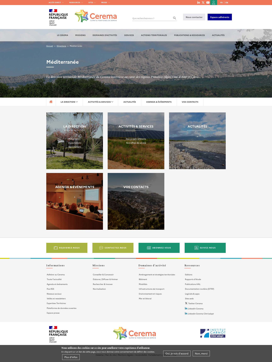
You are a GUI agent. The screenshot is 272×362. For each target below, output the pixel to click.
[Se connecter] (213, 2)
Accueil (49, 45)
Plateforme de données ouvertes (61, 308)
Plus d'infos (70, 357)
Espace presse (53, 312)
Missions (80, 35)
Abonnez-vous (161, 247)
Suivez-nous (208, 247)
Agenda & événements (159, 101)
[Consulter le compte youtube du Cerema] (208, 2)
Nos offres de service (136, 142)
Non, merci (201, 353)
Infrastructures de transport (151, 288)
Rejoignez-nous (69, 247)
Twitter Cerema (195, 303)
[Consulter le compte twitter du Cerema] (203, 2)
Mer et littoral (145, 298)
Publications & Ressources (189, 35)
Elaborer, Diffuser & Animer (105, 279)
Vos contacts (190, 101)
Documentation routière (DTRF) (199, 288)
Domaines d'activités (105, 35)
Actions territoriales (154, 35)
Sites (90, 2)
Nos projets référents (136, 138)
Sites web (189, 298)
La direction (68, 101)
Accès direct (55, 2)
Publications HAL (192, 284)
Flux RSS (50, 288)
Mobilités (143, 284)
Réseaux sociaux (54, 293)
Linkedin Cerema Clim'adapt (201, 313)
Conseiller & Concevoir (103, 274)
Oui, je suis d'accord (176, 353)
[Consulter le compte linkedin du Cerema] (198, 2)
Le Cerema (62, 35)
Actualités (218, 35)
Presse (104, 2)
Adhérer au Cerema (56, 274)
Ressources (74, 2)
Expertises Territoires (56, 303)
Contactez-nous (116, 247)
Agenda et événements (57, 284)
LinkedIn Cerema (195, 308)
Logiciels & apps (192, 293)
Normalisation (99, 288)
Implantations (74, 142)
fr (221, 2)
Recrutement (74, 146)
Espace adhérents (219, 17)
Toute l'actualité (54, 279)
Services (129, 35)
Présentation (75, 138)
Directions (61, 45)
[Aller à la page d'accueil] (94, 13)
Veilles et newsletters (56, 298)
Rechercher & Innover (103, 284)
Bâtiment (143, 279)
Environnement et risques (150, 293)
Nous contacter (194, 17)
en (226, 2)
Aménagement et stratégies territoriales (157, 274)
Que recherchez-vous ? (143, 18)
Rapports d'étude (193, 279)
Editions (188, 274)
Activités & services (99, 101)
